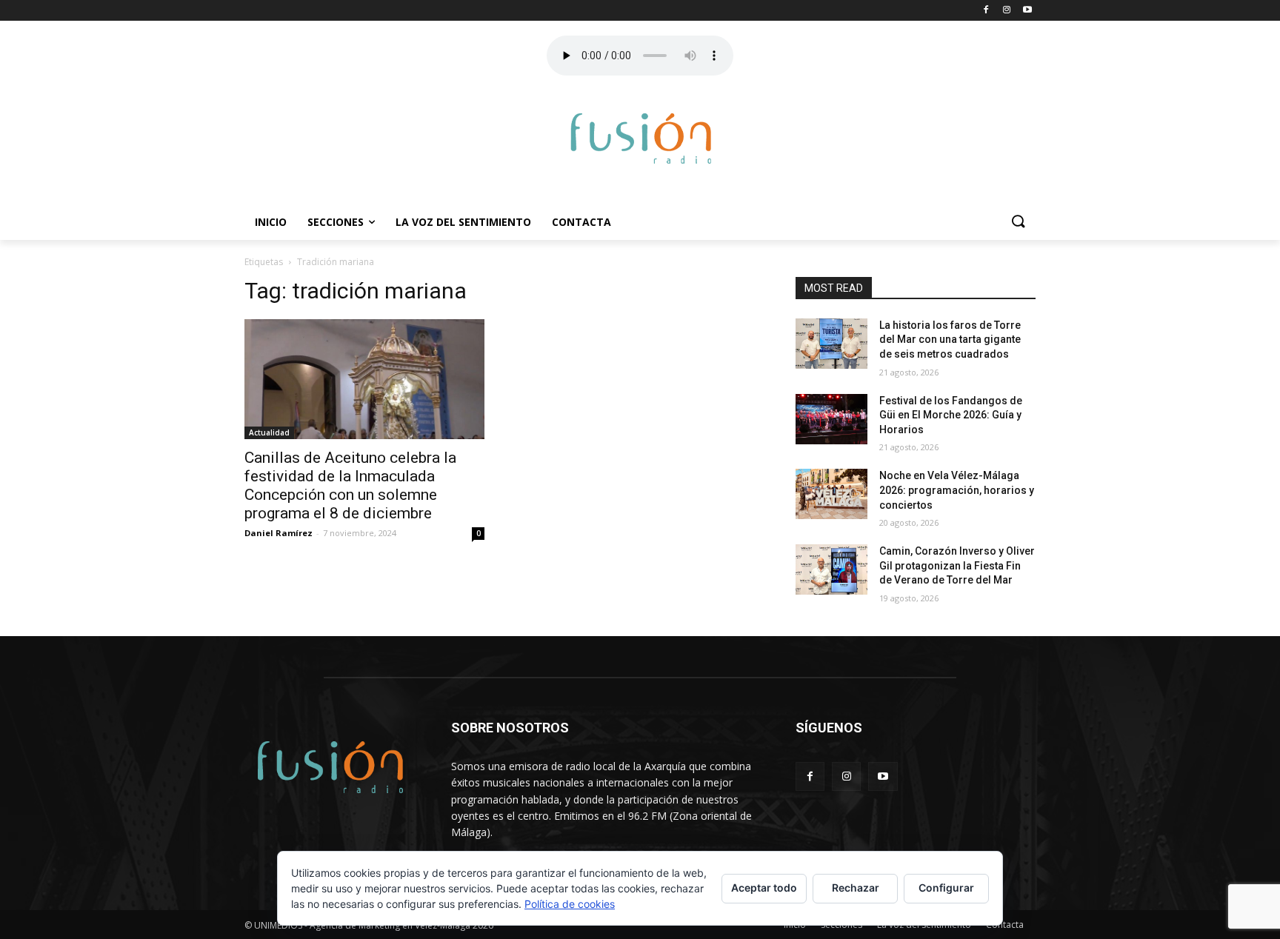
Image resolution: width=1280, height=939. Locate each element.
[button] (1018, 222)
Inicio (271, 222)
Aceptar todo (764, 887)
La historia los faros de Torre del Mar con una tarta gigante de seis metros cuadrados (950, 339)
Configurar (946, 887)
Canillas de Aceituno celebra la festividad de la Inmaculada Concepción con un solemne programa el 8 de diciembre (350, 485)
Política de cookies (569, 904)
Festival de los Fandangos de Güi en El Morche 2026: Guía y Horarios (950, 415)
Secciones (335, 222)
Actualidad (269, 432)
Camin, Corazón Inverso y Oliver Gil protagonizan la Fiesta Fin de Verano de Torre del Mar (957, 565)
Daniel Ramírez (278, 532)
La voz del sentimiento (463, 222)
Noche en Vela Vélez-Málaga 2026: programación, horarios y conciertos (956, 489)
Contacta (581, 222)
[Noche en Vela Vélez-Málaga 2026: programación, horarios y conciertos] (831, 494)
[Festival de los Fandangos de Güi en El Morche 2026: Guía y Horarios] (831, 419)
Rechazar (855, 887)
